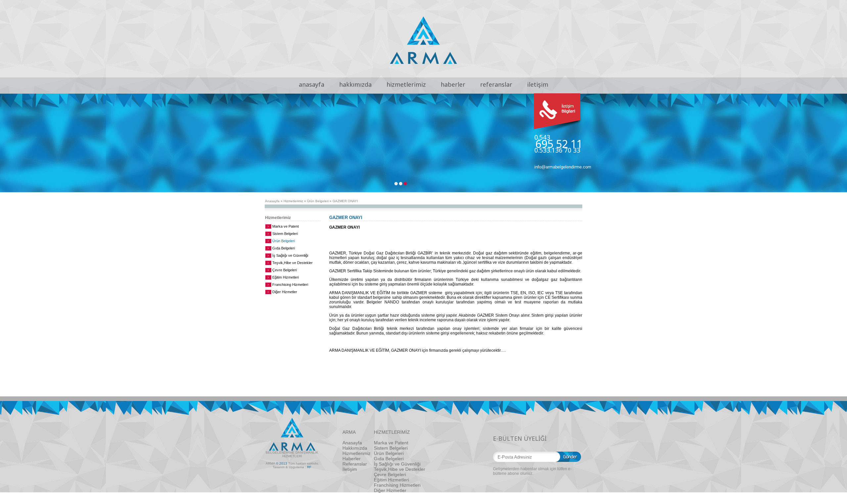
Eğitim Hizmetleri (285, 277)
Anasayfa (272, 201)
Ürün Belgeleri (318, 201)
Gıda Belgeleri (283, 248)
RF (309, 467)
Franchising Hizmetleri (290, 285)
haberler (453, 84)
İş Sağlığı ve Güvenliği (290, 255)
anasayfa (311, 84)
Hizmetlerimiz (293, 201)
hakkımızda (355, 84)
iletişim (537, 84)
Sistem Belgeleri (285, 234)
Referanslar (354, 464)
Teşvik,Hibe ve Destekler (292, 263)
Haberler (351, 458)
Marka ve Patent (285, 226)
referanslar (496, 84)
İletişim (349, 469)
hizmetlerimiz (406, 84)
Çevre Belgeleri (284, 270)
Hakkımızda (354, 448)
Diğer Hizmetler (284, 292)
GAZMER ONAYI (345, 201)
